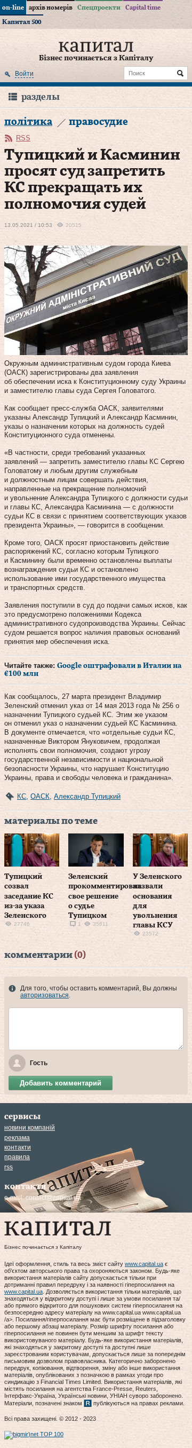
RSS (23, 138)
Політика (28, 122)
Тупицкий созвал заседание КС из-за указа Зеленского (28, 896)
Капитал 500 (21, 22)
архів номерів (51, 7)
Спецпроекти (99, 7)
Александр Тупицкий (87, 796)
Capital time (143, 7)
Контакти (17, 1147)
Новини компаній (29, 1127)
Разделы (40, 96)
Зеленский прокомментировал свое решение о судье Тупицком (104, 896)
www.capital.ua (144, 1264)
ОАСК (40, 796)
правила (17, 1157)
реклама (17, 1138)
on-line (13, 7)
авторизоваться (44, 995)
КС (21, 796)
